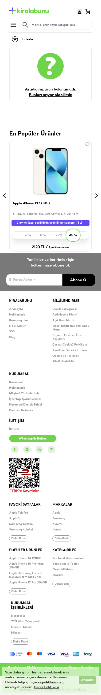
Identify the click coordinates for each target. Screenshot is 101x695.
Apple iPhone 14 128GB (25, 558)
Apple (56, 513)
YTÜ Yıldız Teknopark (25, 621)
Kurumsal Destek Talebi (25, 404)
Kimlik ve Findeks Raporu (69, 350)
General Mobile (21, 627)
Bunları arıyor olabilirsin (50, 95)
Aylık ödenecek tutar (59, 247)
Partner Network (21, 410)
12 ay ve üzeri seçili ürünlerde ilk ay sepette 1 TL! (48, 223)
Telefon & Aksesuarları (68, 558)
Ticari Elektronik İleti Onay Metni (70, 327)
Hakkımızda (17, 314)
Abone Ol (79, 280)
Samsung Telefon (21, 524)
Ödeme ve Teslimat (65, 356)
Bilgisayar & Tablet (65, 564)
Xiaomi (57, 524)
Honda (56, 529)
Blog (12, 337)
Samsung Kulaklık (21, 529)
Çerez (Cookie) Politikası (69, 344)
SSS (12, 331)
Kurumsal (16, 382)
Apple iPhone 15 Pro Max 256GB (26, 565)
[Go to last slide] (4, 195)
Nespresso (18, 616)
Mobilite (57, 575)
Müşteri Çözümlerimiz (24, 393)
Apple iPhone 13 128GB (31, 204)
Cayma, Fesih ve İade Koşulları (67, 337)
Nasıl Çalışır (17, 326)
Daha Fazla (18, 538)
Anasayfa (16, 309)
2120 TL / (40, 247)
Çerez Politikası (46, 687)
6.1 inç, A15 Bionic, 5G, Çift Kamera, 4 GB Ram (45, 214)
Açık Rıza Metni (63, 320)
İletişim (14, 429)
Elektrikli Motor (63, 569)
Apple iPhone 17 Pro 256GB (28, 582)
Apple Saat (17, 518)
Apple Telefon (18, 513)
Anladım (87, 680)
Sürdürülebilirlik (63, 361)
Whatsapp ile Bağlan (33, 438)
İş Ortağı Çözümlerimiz (25, 399)
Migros (16, 633)
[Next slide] (96, 195)
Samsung (58, 518)
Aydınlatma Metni (64, 314)
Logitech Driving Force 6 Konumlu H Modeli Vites (25, 575)
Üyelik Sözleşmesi (64, 309)
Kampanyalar (18, 320)
